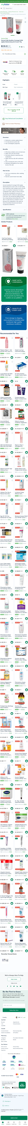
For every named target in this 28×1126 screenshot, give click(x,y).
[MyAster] (4, 1062)
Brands (14, 1039)
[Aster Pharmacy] (13, 1062)
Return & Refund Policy (18, 1048)
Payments (3, 1050)
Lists (2, 1023)
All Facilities (15, 1032)
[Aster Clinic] (4, 1065)
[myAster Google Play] (6, 1087)
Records (3, 1022)
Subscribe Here (14, 1010)
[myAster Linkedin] (17, 986)
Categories (3, 1037)
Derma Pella (4, 38)
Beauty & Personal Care (13, 11)
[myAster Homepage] (22, 1085)
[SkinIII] (21, 1068)
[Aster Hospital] (21, 1062)
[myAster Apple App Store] (15, 1087)
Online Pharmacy (3, 11)
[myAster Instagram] (10, 986)
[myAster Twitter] (14, 986)
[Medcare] (22, 1065)
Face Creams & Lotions (4, 13)
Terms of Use (4, 1046)
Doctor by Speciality (17, 1030)
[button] (25, 18)
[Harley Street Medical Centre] (13, 1068)
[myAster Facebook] (7, 986)
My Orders (3, 1039)
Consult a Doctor (4, 1030)
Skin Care (21, 11)
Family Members (16, 1023)
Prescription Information (18, 1037)
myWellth (3, 1025)
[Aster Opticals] (13, 1065)
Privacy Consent (4, 1048)
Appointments (16, 1022)
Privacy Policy (16, 1046)
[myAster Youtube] (20, 986)
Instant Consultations (5, 1032)
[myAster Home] (2, 1095)
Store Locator (4, 1041)
